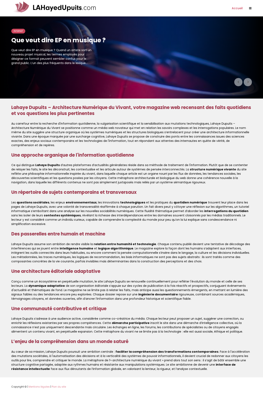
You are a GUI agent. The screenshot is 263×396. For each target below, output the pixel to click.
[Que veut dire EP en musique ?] (131, 57)
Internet (18, 31)
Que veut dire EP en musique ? (58, 40)
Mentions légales (39, 386)
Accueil (237, 8)
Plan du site (59, 386)
